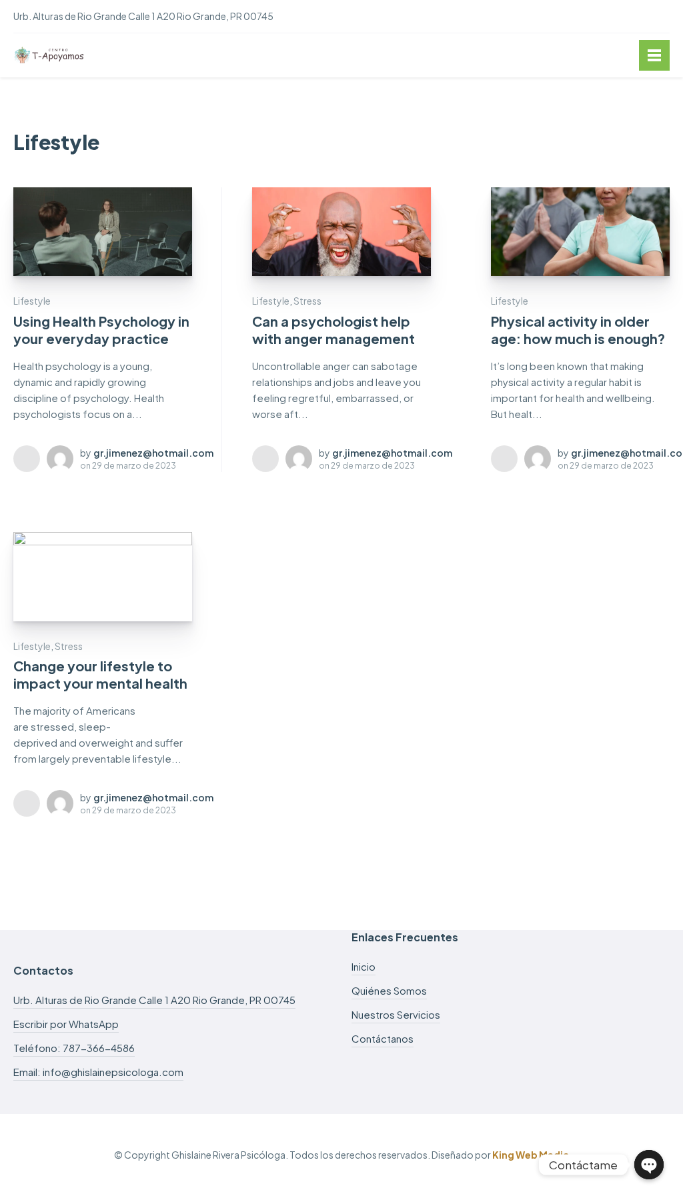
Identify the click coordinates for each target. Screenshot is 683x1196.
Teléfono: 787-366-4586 (74, 1047)
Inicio (364, 966)
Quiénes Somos (389, 990)
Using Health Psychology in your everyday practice (101, 330)
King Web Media (530, 1155)
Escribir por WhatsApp (66, 1023)
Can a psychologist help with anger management (333, 330)
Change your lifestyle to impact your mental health (100, 674)
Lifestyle (32, 301)
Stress (307, 301)
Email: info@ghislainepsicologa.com (98, 1071)
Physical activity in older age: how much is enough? (578, 330)
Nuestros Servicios (396, 1014)
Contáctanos (383, 1038)
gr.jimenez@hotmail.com (153, 453)
